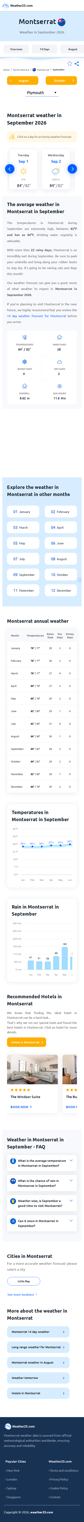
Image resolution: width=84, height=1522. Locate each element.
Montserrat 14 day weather (30, 1332)
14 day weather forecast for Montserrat (36, 316)
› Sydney (10, 1488)
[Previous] (9, 169)
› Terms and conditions (64, 1470)
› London (11, 1479)
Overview (16, 49)
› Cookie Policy (58, 1488)
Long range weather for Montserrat (36, 1347)
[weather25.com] (17, 6)
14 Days (44, 49)
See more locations (20, 1294)
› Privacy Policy (58, 1479)
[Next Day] (72, 169)
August (24, 80)
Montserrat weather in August (32, 1362)
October (59, 80)
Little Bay (24, 1281)
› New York (12, 1470)
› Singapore (13, 1497)
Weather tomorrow (25, 1378)
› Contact (55, 1497)
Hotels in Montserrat (25, 1042)
